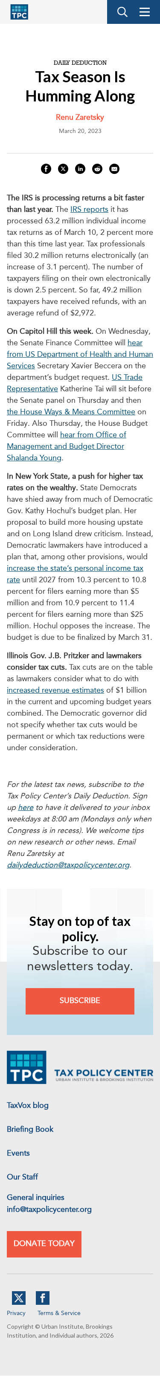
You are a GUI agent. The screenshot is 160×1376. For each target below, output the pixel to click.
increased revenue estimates (55, 690)
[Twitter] (19, 1303)
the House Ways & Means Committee (71, 412)
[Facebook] (42, 1303)
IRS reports (89, 210)
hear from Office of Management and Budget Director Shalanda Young (66, 446)
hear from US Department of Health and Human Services (80, 354)
